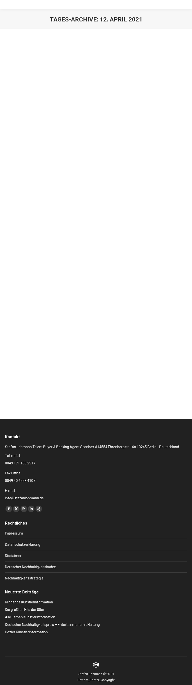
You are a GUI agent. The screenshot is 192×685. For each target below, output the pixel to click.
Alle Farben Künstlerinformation (30, 617)
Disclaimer (13, 556)
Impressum (14, 533)
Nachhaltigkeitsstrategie (24, 578)
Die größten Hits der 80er (24, 610)
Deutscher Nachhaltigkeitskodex (30, 567)
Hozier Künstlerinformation (26, 632)
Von (49, 180)
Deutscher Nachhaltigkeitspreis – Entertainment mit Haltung (52, 625)
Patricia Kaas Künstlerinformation (49, 171)
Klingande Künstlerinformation (29, 602)
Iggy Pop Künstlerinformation (44, 348)
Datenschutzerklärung (22, 545)
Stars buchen (20, 180)
